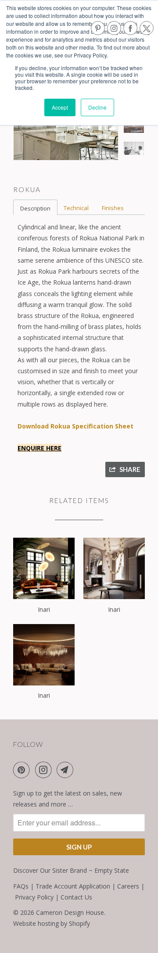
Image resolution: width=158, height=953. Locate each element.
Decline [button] (97, 107)
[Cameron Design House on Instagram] (45, 769)
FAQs (21, 886)
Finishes (113, 208)
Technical (76, 208)
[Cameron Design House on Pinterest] (23, 769)
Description (35, 208)
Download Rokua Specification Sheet (75, 426)
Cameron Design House (70, 912)
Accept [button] (60, 107)
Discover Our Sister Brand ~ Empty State (71, 870)
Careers (128, 886)
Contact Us (76, 897)
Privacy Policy (34, 897)
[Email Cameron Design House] (67, 769)
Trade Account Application (73, 886)
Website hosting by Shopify (51, 923)
